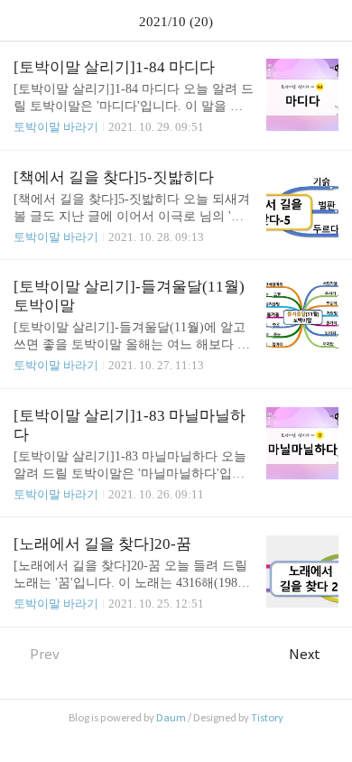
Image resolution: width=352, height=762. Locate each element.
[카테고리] (22, 20)
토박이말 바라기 (56, 127)
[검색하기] (329, 20)
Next (304, 654)
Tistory (267, 717)
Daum (171, 717)
